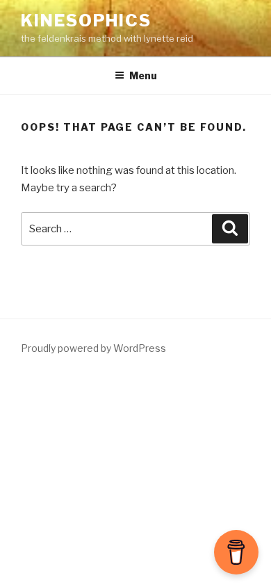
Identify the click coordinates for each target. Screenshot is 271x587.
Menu (143, 75)
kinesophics (86, 20)
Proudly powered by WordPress (93, 348)
